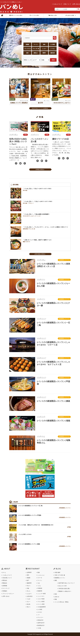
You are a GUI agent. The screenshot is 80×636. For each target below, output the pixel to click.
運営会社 (4, 580)
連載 (55, 580)
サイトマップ (5, 588)
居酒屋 (27, 44)
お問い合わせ (76, 4)
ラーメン (36, 44)
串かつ (28, 607)
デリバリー (40, 617)
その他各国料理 (41, 607)
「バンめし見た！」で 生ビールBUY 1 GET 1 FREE (37, 202)
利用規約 (4, 591)
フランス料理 (40, 601)
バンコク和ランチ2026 (25, 534)
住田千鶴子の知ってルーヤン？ (66, 583)
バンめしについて (57, 4)
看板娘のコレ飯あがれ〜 (64, 591)
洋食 (28, 588)
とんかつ (29, 593)
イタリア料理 (40, 599)
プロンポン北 (27, 48)
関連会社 (4, 583)
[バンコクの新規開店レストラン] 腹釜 (53, 401)
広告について (67, 4)
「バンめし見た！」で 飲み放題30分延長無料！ (36, 215)
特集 (25, 134)
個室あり (36, 52)
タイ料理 (52, 44)
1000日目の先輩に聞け (64, 588)
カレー (28, 601)
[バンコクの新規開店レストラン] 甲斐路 (30, 515)
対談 (55, 594)
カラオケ (39, 612)
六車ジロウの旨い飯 (59, 575)
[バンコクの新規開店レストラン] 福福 (53, 421)
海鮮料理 (29, 583)
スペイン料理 (40, 604)
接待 (27, 52)
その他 (39, 628)
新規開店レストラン (64, 260)
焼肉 (44, 44)
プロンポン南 (36, 48)
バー (38, 615)
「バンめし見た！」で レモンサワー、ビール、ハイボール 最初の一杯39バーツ (45, 227)
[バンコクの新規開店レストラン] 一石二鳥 (30, 505)
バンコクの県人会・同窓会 (61, 602)
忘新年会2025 (40, 622)
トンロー (44, 48)
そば (38, 583)
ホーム (4, 572)
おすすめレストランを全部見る (40, 108)
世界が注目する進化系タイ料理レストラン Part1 (18, 141)
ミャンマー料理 (41, 593)
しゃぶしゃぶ (40, 575)
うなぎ (28, 599)
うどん (39, 585)
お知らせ (56, 596)
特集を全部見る (40, 169)
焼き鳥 (34, 99)
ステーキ (39, 577)
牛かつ (28, 585)
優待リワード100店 (60, 139)
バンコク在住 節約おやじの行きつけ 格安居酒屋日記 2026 (36, 525)
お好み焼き (30, 596)
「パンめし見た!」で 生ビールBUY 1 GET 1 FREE (37, 189)
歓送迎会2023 (40, 625)
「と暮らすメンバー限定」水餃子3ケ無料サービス (37, 240)
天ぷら (28, 591)
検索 (53, 60)
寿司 (28, 575)
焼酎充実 (52, 52)
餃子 (28, 580)
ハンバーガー (40, 596)
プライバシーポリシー (8, 593)
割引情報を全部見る (40, 254)
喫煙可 (44, 52)
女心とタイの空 (62, 585)
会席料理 (29, 572)
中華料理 (39, 588)
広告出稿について (7, 577)
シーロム (52, 48)
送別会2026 (40, 620)
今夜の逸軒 (57, 572)
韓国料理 (39, 591)
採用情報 (4, 585)
